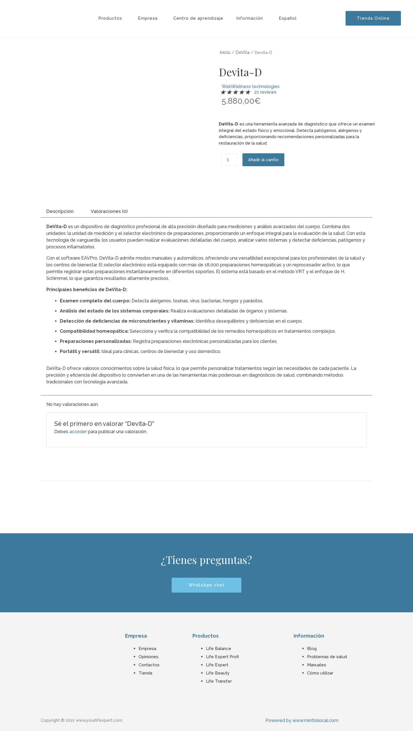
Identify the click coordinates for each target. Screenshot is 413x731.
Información (249, 18)
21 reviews (265, 92)
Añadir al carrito (263, 159)
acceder (78, 431)
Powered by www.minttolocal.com (302, 720)
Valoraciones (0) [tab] (109, 211)
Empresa (148, 18)
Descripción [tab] (60, 211)
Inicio (225, 52)
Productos (110, 18)
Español (288, 18)
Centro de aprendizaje (198, 18)
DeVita (242, 52)
